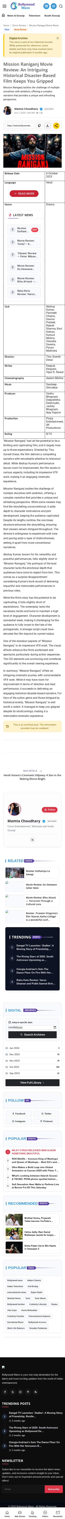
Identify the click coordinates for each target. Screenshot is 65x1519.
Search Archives (32, 1034)
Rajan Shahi (36, 1292)
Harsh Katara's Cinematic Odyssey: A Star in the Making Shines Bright (32, 776)
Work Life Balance (16, 1328)
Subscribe (54, 1489)
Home (6, 25)
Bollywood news (15, 1280)
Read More (24, 193)
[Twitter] (13, 1392)
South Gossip (52, 15)
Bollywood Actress (37, 1322)
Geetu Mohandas (29, 1310)
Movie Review (19, 25)
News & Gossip (16, 15)
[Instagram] (20, 1392)
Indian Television (15, 1286)
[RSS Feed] (33, 840)
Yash (27, 1298)
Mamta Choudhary (24, 821)
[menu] (4, 6)
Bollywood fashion (16, 1304)
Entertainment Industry (39, 1316)
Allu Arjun (12, 1310)
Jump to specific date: (20, 1022)
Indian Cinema (34, 1280)
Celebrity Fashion (15, 1316)
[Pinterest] (28, 1392)
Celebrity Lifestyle (38, 1304)
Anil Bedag (33, 1286)
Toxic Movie (40, 1298)
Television (34, 15)
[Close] (58, 38)
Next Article (30, 771)
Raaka (54, 1304)
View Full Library (32, 1082)
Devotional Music (15, 1322)
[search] (61, 6)
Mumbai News (14, 1298)
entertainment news (16, 1292)
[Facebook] (5, 1392)
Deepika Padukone (38, 1328)
